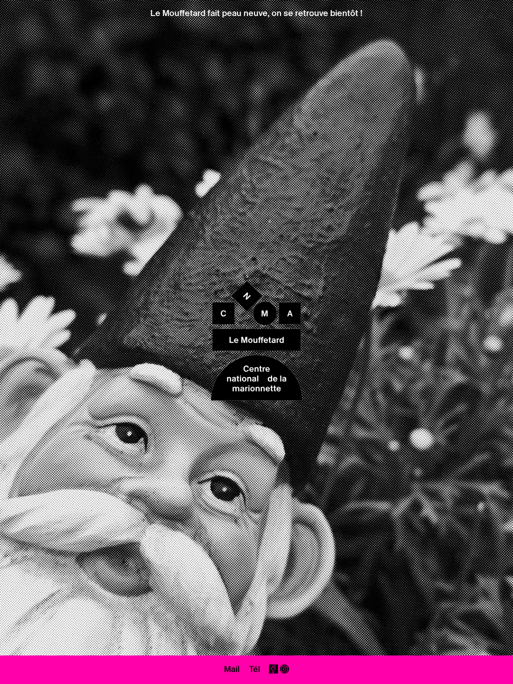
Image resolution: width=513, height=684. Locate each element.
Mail (231, 669)
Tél (254, 669)
